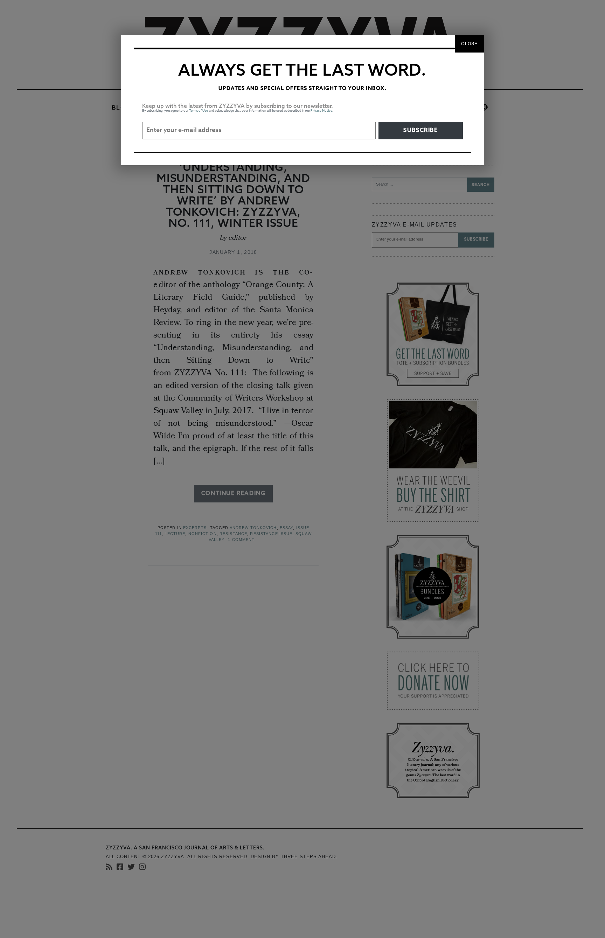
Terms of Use (198, 110)
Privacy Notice (321, 110)
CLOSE (469, 43)
